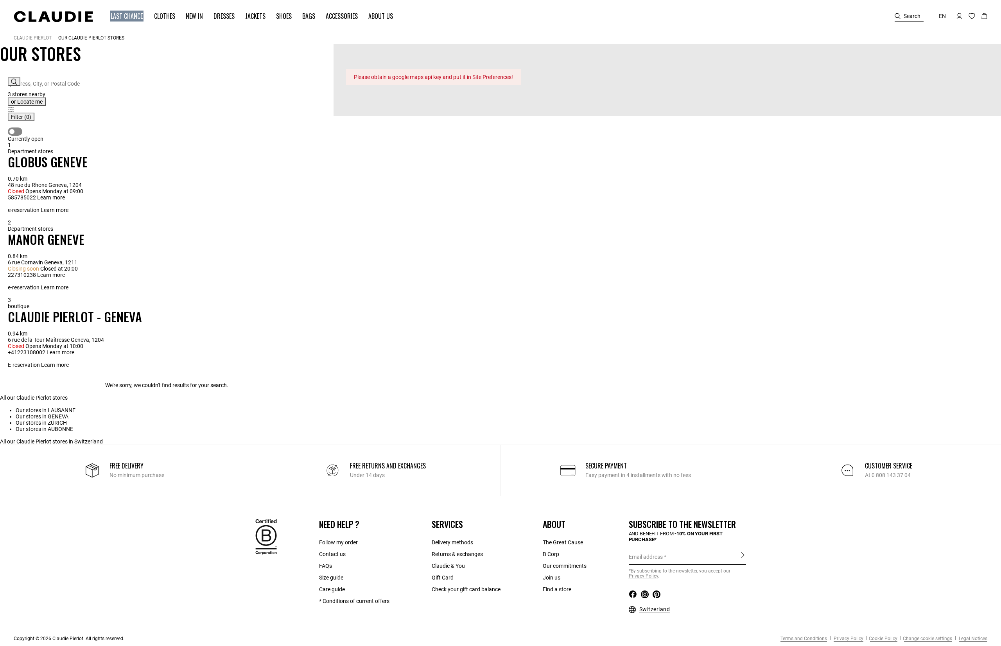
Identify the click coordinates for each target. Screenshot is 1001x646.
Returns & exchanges (457, 554)
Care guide (332, 589)
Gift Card (443, 577)
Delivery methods (452, 542)
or (27, 102)
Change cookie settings (927, 638)
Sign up (742, 556)
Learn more (51, 197)
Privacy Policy (847, 638)
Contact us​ (332, 554)
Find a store (557, 589)
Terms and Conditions (803, 638)
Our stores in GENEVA (42, 416)
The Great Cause (563, 542)
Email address (646, 557)
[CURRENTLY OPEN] (15, 131)
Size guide (331, 577)
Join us (551, 577)
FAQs (325, 566)
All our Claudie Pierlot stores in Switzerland (51, 441)
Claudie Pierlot (33, 38)
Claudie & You (448, 566)
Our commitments (565, 566)
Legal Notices (972, 638)
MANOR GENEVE (46, 239)
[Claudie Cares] (266, 536)
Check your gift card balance (466, 589)
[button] (123, 16)
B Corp (551, 554)
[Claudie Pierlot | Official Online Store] (53, 16)
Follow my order (338, 542)
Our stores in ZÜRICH (41, 423)
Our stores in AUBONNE (44, 429)
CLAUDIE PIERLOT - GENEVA (75, 316)
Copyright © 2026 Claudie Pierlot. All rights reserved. (69, 638)
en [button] (942, 16)
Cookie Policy (883, 638)
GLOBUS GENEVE (48, 162)
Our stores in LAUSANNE (45, 410)
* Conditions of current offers (354, 601)
